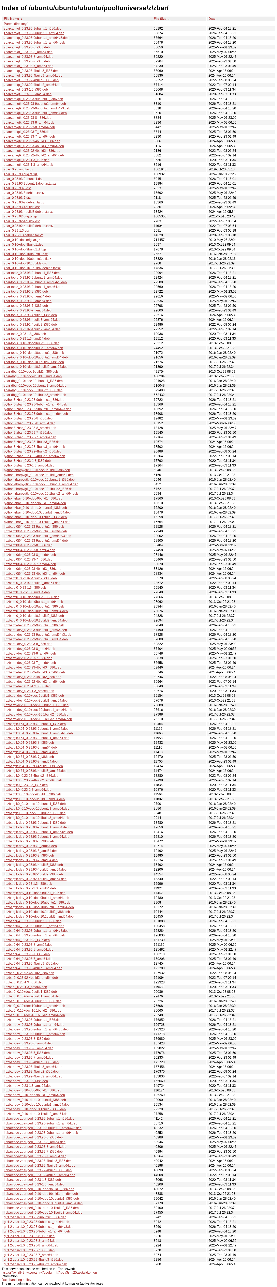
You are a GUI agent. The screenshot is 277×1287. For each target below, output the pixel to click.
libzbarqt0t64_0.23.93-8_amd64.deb (30, 554)
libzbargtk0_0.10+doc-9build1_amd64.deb (34, 799)
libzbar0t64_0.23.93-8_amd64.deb (28, 949)
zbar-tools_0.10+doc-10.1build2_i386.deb (34, 362)
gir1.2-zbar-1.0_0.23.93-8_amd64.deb (31, 1245)
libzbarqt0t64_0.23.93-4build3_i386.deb (32, 568)
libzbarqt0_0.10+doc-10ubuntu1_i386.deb (34, 606)
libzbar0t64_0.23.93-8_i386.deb (27, 940)
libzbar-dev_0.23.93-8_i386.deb (27, 1038)
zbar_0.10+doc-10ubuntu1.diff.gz (27, 258)
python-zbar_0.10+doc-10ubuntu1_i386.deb (35, 507)
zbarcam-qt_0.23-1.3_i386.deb (26, 89)
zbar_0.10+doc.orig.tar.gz (22, 240)
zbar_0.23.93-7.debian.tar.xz (24, 202)
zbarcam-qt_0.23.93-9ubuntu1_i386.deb (32, 28)
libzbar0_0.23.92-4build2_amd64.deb (31, 977)
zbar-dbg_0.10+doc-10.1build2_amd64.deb (35, 395)
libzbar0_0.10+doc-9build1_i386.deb (30, 991)
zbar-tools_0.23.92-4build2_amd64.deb (32, 329)
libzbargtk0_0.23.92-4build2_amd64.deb (33, 780)
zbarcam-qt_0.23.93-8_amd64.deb (28, 56)
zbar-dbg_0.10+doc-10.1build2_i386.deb (33, 390)
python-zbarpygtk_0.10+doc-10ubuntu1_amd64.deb (41, 484)
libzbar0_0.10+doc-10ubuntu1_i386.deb (32, 1001)
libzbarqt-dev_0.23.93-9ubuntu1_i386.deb (34, 625)
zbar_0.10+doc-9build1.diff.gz (25, 249)
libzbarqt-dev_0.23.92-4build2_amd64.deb (34, 681)
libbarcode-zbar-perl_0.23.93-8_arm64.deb (34, 1142)
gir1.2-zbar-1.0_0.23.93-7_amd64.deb (31, 1255)
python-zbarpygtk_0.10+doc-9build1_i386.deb (37, 470)
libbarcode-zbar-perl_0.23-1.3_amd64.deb (34, 1184)
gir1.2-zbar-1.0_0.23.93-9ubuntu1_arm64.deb (36, 1222)
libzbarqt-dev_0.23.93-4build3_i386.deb (32, 667)
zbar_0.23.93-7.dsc (17, 197)
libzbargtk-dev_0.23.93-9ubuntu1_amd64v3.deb (38, 832)
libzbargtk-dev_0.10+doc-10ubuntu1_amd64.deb (39, 907)
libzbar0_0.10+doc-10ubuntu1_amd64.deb (34, 1006)
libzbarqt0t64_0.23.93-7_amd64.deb (30, 564)
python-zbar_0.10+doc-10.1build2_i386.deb (35, 517)
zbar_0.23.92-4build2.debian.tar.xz (29, 226)
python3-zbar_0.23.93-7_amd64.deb (30, 437)
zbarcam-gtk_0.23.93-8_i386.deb (27, 117)
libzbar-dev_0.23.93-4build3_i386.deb (31, 1062)
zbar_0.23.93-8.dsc (17, 188)
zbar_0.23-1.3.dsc (17, 230)
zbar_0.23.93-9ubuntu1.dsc (23, 179)
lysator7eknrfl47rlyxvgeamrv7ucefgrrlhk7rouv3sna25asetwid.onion (49, 1272)
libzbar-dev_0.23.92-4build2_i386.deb (31, 1071)
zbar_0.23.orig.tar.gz (18, 169)
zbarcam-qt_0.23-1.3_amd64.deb (28, 94)
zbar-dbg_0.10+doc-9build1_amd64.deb (33, 376)
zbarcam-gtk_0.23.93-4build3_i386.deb (32, 141)
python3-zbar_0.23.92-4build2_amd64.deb (34, 456)
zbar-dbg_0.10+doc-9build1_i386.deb (31, 371)
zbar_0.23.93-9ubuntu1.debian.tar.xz (30, 183)
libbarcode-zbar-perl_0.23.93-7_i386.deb (33, 1151)
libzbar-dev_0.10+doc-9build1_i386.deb (32, 1090)
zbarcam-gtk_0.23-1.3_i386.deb (26, 160)
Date (212, 18)
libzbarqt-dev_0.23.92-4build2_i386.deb (32, 677)
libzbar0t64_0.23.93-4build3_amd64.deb (33, 968)
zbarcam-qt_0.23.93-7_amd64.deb (28, 66)
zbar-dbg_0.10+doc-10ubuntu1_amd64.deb (35, 385)
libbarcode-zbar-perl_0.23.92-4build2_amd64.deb (39, 1175)
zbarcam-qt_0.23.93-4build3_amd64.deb (33, 75)
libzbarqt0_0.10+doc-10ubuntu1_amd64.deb (36, 611)
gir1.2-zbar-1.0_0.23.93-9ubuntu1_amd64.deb (37, 1231)
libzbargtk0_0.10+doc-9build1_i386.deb (32, 794)
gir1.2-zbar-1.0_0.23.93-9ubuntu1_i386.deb (35, 1217)
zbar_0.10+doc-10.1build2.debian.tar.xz (32, 268)
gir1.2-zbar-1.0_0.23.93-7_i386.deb (29, 1250)
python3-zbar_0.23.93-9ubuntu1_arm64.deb (35, 404)
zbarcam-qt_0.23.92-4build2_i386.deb (31, 80)
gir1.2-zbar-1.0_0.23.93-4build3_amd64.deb (35, 1264)
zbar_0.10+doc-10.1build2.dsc (25, 263)
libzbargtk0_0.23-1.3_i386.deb (26, 785)
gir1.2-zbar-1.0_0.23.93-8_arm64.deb (30, 1240)
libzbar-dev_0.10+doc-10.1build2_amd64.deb (36, 1114)
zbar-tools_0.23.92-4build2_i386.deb (30, 324)
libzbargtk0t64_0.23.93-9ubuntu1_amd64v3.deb (38, 733)
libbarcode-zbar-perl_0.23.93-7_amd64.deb (35, 1156)
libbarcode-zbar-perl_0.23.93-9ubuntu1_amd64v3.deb (43, 1128)
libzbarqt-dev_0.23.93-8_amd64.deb (30, 653)
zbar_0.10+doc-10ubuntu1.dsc (26, 254)
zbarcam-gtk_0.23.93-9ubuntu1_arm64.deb (35, 103)
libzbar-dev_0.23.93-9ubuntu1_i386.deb (32, 1020)
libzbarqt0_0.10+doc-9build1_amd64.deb (33, 601)
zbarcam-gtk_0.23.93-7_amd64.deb (29, 136)
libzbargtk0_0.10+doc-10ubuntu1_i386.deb (35, 804)
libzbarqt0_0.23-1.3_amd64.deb (27, 592)
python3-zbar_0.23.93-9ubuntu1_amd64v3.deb (37, 409)
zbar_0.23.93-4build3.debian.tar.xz (29, 211)
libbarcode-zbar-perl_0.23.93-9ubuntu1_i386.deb (39, 1118)
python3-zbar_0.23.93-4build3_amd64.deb (34, 446)
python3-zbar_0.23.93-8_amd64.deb (30, 428)
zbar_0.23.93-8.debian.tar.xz (24, 193)
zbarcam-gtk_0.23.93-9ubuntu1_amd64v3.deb (37, 108)
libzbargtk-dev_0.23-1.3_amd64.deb (30, 888)
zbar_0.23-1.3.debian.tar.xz (23, 235)
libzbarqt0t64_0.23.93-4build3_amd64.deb (34, 573)
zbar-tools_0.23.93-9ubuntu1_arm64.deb (33, 277)
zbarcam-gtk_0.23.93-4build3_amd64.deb (34, 146)
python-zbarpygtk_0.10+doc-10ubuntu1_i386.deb (39, 479)
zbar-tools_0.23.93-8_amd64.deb (28, 301)
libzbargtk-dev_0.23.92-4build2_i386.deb (33, 874)
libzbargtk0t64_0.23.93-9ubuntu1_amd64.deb (36, 738)
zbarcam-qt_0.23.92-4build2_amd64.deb (33, 85)
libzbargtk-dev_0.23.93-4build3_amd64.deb (35, 869)
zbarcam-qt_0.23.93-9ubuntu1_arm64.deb (34, 33)
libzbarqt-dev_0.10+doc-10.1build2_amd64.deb (38, 719)
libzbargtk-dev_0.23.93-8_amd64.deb (31, 851)
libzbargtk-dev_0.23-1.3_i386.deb (28, 883)
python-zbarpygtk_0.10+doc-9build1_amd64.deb (39, 475)
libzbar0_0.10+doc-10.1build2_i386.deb (32, 1010)
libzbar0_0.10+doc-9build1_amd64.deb (32, 996)
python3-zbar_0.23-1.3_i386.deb (27, 460)
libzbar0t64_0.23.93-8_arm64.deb (28, 944)
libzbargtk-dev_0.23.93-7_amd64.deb (31, 860)
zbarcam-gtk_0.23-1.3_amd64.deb (28, 164)
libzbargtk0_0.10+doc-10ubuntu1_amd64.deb (36, 808)
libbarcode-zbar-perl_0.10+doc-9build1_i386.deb (39, 1189)
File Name (11, 18)
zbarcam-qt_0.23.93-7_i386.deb (27, 61)
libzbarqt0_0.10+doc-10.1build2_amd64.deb (36, 620)
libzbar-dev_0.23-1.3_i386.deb (26, 1081)
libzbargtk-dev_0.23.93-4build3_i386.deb (33, 865)
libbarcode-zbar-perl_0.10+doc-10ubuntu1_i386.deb (41, 1198)
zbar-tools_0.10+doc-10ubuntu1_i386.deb (34, 352)
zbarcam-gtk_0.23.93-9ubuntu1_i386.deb (33, 99)
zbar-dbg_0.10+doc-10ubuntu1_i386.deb (33, 381)
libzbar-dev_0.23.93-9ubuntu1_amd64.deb (34, 1034)
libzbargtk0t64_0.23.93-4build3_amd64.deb (35, 770)
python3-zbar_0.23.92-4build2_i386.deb (32, 451)
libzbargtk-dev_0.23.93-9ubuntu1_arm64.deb (36, 827)
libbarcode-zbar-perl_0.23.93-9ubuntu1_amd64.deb (41, 1132)
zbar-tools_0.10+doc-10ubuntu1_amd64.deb (36, 357)
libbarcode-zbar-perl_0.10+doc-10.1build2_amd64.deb (43, 1212)
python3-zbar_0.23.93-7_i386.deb (28, 432)
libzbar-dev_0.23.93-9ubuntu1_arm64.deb (34, 1024)
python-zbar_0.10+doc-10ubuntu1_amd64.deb (37, 512)
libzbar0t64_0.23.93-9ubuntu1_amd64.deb (34, 935)
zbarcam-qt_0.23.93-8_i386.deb (27, 47)
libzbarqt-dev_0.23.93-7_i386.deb (28, 658)
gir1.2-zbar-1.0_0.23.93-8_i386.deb (29, 1236)
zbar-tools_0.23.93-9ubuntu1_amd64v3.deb (35, 282)
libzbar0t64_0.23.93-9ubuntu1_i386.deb (32, 921)
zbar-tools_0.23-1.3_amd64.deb (27, 338)
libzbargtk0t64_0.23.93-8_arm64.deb (30, 747)
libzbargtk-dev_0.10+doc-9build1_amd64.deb (36, 898)
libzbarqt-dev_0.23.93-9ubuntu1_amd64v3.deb (37, 634)
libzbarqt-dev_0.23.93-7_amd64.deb (30, 662)
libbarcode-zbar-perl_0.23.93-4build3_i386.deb (38, 1161)
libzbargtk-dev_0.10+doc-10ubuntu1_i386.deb (37, 902)
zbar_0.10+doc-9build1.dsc (23, 244)
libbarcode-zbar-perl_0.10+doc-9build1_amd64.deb (41, 1193)
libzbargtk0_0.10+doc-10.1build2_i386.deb (34, 813)
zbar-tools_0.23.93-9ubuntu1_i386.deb (32, 273)
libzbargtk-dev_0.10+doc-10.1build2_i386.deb (37, 912)
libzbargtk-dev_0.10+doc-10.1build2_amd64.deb (39, 916)
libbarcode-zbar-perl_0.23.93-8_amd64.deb (35, 1146)
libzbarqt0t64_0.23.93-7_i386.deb (28, 559)
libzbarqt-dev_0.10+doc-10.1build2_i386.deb (36, 714)
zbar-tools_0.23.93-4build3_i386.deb (30, 315)
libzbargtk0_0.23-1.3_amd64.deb (27, 789)
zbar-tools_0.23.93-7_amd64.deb (28, 310)
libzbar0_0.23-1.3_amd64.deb (25, 987)
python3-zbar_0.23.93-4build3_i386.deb (32, 442)
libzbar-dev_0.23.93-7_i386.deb (27, 1053)
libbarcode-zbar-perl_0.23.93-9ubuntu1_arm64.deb (40, 1123)
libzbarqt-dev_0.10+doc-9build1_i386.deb (34, 695)
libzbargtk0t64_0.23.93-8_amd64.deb (31, 752)
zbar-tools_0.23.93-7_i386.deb (26, 305)
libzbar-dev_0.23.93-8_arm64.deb (28, 1043)
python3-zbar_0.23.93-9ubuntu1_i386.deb (34, 399)
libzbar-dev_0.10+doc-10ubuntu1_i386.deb (35, 1100)
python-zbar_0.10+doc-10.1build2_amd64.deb (37, 522)
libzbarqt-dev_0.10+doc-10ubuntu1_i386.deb (36, 705)
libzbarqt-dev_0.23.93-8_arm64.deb (29, 648)
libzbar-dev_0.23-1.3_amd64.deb (28, 1085)
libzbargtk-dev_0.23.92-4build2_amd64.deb (35, 879)
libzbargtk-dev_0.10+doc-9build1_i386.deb (34, 893)
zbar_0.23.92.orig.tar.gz (21, 216)
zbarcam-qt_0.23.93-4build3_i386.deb (31, 71)
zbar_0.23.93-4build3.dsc (22, 207)
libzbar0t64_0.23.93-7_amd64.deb (28, 959)
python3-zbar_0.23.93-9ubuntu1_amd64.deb (36, 413)
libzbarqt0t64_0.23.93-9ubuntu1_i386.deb (34, 526)
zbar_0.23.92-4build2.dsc (22, 221)
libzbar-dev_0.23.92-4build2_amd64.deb (33, 1076)
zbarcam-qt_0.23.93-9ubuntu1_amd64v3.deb (36, 38)
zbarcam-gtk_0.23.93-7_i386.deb (27, 132)
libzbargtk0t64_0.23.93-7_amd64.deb (31, 761)
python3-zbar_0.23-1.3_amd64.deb (29, 465)
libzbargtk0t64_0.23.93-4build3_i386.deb (33, 766)
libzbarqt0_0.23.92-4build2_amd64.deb (32, 583)
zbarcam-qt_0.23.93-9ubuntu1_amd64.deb (34, 42)
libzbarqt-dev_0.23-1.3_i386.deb (27, 686)
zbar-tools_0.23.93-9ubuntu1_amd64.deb (33, 287)
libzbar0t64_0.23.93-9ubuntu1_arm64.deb (34, 926)
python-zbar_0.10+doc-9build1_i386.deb (33, 498)
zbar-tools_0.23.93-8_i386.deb (26, 291)
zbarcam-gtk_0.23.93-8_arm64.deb (29, 122)
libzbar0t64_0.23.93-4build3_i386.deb (31, 963)
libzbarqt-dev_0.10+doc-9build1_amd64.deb (36, 700)
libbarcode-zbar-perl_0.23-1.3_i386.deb (32, 1179)
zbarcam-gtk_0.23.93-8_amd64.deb (29, 127)
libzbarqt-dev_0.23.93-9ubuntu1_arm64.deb (35, 630)
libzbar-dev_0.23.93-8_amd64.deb (28, 1048)
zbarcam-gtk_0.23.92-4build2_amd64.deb (34, 155)
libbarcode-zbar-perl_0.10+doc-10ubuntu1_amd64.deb (43, 1203)
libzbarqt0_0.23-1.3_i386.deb (25, 587)
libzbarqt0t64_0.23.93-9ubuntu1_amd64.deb (36, 540)
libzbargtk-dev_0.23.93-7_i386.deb (29, 855)
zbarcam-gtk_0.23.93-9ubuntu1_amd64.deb (35, 113)
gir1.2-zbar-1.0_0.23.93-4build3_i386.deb (33, 1259)
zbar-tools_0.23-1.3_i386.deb (25, 334)
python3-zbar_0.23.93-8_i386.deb (28, 418)
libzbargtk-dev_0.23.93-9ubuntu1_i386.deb (35, 822)
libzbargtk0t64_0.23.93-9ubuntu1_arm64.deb (36, 728)
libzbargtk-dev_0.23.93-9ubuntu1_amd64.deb (36, 836)
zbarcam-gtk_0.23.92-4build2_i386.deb (32, 150)
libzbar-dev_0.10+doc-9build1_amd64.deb (34, 1095)
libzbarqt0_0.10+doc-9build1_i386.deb (31, 597)
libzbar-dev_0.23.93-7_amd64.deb (28, 1057)
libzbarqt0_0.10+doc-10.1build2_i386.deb (34, 615)
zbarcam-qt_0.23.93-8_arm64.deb (28, 52)
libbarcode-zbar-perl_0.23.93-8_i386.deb (33, 1137)
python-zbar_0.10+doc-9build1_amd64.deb (35, 503)
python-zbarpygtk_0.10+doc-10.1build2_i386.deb (39, 489)
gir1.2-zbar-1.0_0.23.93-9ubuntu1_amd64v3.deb (38, 1226)
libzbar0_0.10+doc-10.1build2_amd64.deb (34, 1015)
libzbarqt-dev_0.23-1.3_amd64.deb (29, 691)
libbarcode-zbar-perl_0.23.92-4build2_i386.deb (38, 1170)
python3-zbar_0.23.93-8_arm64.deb (29, 423)
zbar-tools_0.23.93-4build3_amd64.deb (32, 319)
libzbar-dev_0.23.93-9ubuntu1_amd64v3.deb (36, 1029)
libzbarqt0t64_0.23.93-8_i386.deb (28, 545)
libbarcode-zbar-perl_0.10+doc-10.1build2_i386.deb (41, 1208)
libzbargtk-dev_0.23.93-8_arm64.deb (30, 846)
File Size (160, 18)
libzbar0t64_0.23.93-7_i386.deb (27, 954)
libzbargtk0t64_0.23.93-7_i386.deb (29, 757)
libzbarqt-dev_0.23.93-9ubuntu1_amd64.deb (36, 639)
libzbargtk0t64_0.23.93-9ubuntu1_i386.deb (35, 724)
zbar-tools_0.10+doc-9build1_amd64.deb (33, 348)
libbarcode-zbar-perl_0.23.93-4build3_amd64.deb (39, 1165)
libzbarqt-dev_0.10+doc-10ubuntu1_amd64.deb (38, 709)
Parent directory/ (15, 24)
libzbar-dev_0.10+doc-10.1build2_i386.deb (35, 1109)
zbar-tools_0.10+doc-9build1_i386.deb (31, 343)
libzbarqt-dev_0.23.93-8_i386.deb (28, 644)
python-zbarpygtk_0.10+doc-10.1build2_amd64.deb (41, 493)
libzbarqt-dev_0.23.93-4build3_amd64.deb (34, 672)
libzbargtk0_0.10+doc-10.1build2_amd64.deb (36, 817)
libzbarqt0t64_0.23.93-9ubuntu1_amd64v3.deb (37, 536)
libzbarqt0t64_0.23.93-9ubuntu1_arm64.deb (35, 531)
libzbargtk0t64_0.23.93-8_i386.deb (29, 742)
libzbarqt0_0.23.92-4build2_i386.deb (30, 578)
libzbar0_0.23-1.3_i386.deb (23, 982)
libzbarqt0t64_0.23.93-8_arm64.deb (29, 550)
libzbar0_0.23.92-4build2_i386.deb (29, 973)
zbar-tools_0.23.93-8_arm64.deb (27, 296)
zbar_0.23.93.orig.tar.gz (21, 174)
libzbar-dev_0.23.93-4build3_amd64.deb (33, 1067)
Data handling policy (16, 1280)
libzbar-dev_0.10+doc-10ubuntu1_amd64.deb (37, 1104)
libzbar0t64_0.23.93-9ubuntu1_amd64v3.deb (36, 930)
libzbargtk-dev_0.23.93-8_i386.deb (29, 841)
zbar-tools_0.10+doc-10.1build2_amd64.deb (36, 366)
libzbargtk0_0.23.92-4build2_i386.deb (31, 775)
